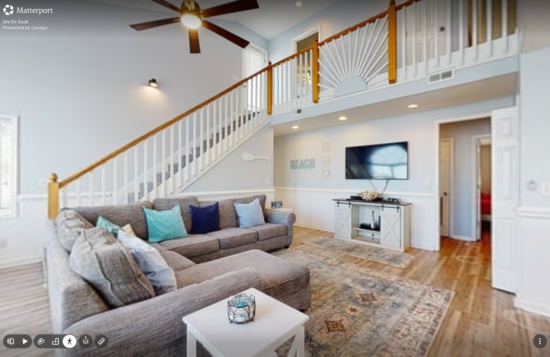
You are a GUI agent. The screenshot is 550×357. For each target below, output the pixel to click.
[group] (55, 341)
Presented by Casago (25, 28)
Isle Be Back (15, 22)
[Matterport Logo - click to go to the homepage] (27, 9)
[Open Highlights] (10, 341)
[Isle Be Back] (275, 178)
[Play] (24, 341)
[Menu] (540, 341)
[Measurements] (101, 341)
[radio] (41, 341)
